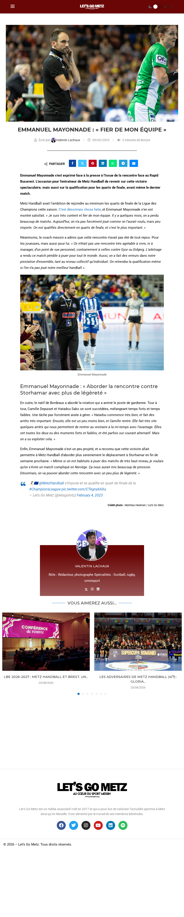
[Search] (171, 7)
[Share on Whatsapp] (113, 163)
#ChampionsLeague (45, 489)
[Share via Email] (133, 163)
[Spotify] (122, 825)
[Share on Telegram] (123, 163)
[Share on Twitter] (82, 163)
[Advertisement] (92, 730)
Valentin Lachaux (68, 140)
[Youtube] (98, 825)
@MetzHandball (51, 483)
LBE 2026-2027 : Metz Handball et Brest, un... (46, 677)
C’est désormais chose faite (80, 209)
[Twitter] (73, 825)
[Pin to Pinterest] (93, 163)
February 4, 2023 (90, 495)
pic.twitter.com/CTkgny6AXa (83, 489)
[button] (8, 653)
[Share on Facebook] (72, 163)
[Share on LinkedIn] (103, 163)
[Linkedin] (110, 825)
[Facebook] (61, 825)
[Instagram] (85, 825)
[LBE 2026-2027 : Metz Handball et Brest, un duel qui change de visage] (46, 642)
